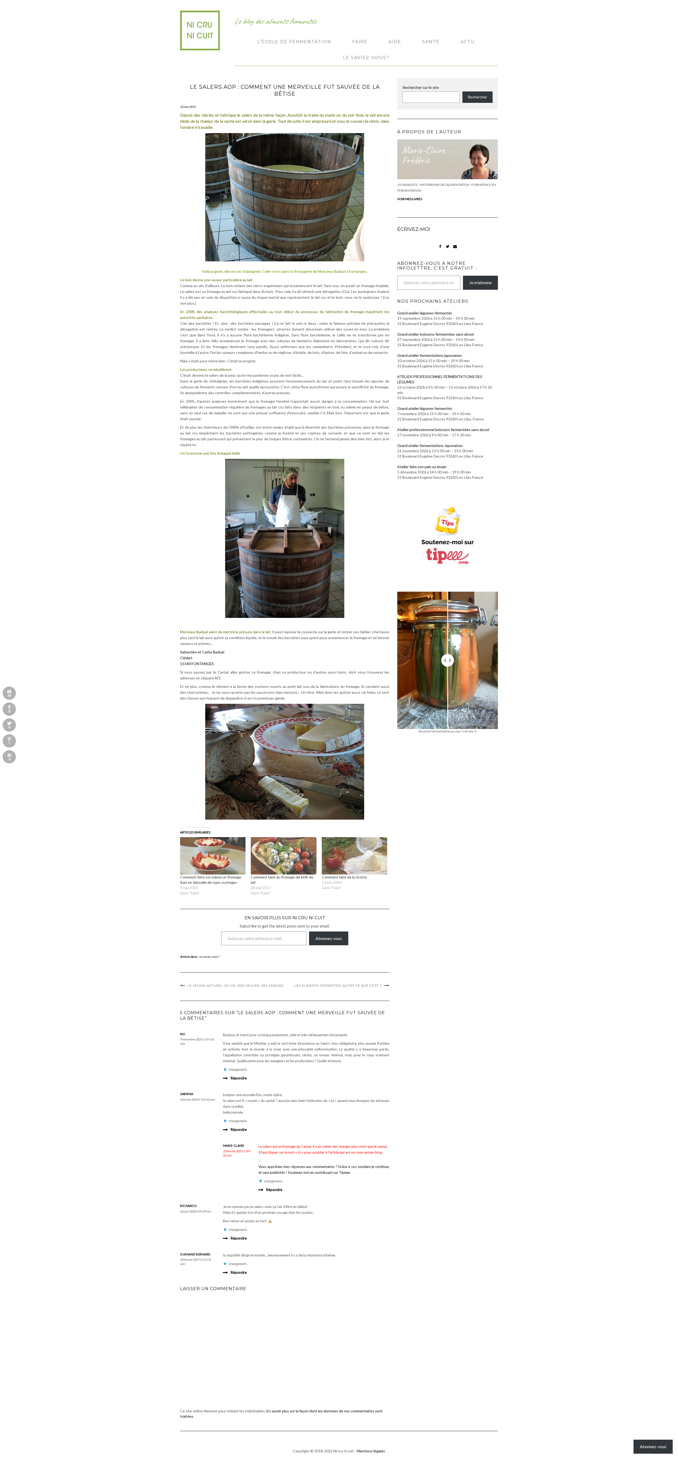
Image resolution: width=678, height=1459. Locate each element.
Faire (360, 41)
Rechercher (477, 97)
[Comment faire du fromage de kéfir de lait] (283, 855)
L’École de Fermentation (294, 41)
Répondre (238, 1078)
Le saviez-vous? (366, 57)
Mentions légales (371, 1451)
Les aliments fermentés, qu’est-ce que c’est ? (338, 985)
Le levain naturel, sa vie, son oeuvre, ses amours (236, 985)
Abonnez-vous (328, 938)
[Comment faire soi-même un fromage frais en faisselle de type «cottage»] (213, 855)
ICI (217, 678)
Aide (395, 41)
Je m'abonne (480, 282)
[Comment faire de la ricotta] (354, 855)
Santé (431, 41)
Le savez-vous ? (209, 956)
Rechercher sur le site (421, 87)
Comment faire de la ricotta (344, 877)
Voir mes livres (409, 199)
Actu (468, 41)
